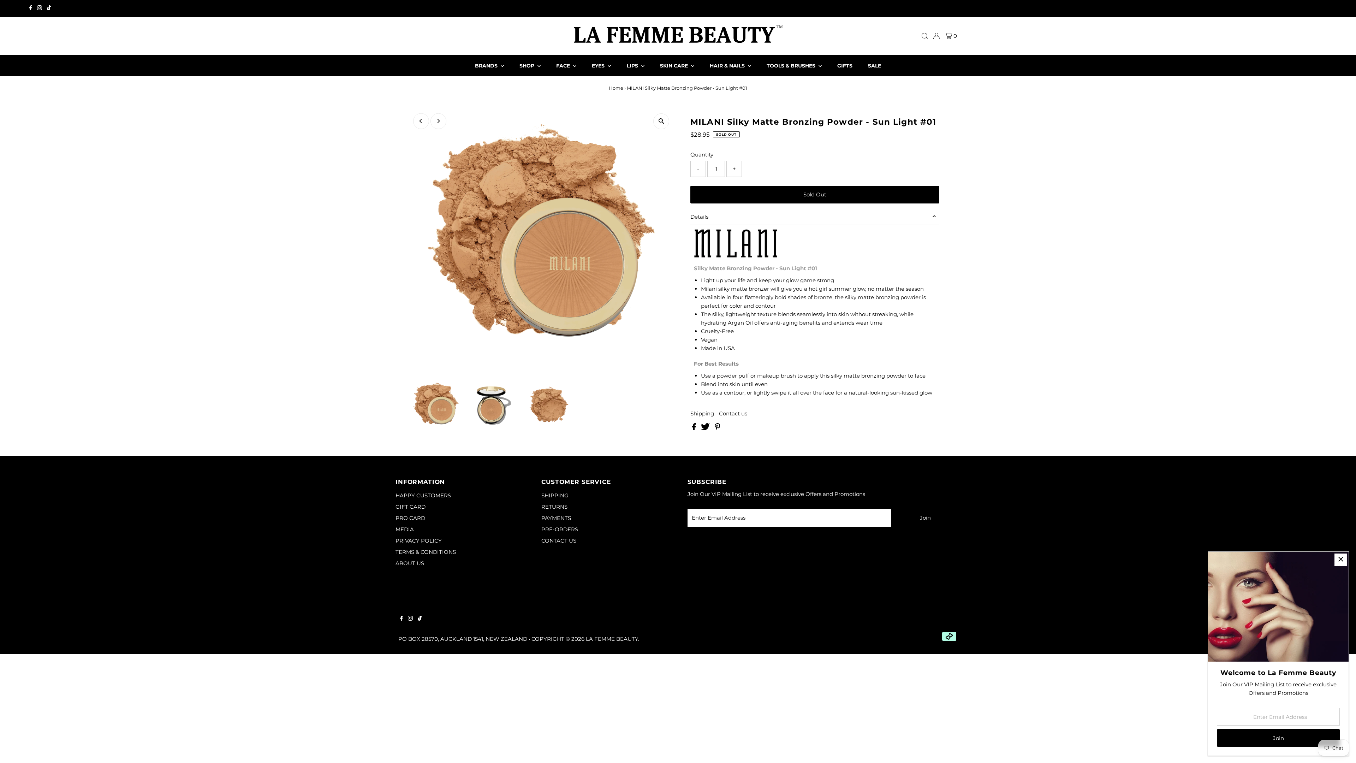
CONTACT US (558, 540)
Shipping (702, 413)
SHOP (527, 66)
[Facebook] (31, 8)
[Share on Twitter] (706, 428)
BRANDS (487, 66)
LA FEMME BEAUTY (612, 638)
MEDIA (405, 529)
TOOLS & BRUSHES (792, 66)
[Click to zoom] (661, 121)
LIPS (633, 66)
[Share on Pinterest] (717, 428)
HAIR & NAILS (728, 66)
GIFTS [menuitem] (844, 66)
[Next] (438, 121)
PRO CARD (410, 518)
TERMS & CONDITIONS (426, 552)
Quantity (701, 154)
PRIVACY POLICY (419, 540)
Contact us (733, 413)
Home (616, 88)
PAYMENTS (556, 518)
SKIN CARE (674, 66)
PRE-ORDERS (559, 529)
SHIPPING (555, 495)
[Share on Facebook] (694, 428)
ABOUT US (410, 563)
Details (699, 216)
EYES (599, 66)
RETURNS (554, 506)
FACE (563, 66)
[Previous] (421, 121)
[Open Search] (925, 36)
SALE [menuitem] (874, 66)
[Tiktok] (49, 8)
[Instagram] (39, 8)
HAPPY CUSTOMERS (423, 495)
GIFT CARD (411, 506)
